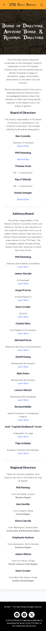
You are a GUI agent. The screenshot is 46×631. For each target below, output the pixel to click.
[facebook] (17, 615)
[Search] (41, 4)
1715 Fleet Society (22, 4)
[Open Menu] (3, 4)
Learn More (23, 267)
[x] (32, 615)
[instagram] (24, 615)
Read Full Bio (23, 146)
